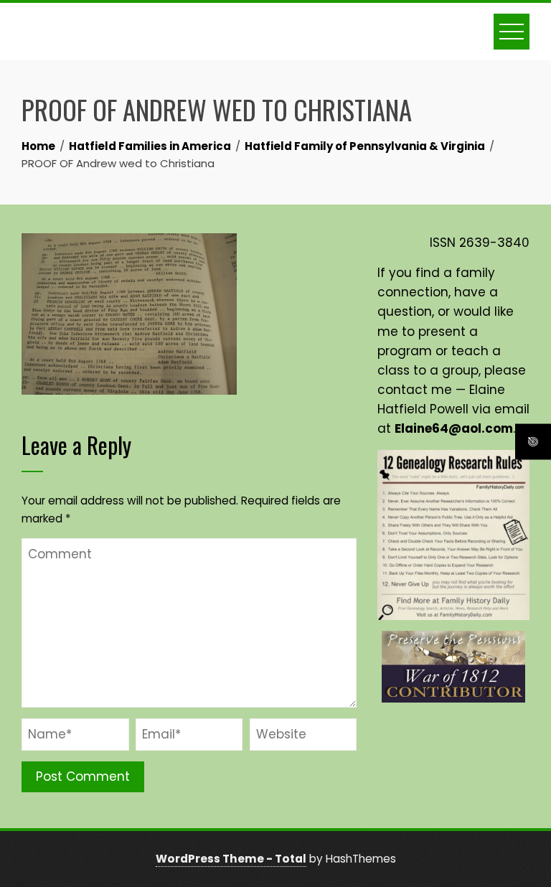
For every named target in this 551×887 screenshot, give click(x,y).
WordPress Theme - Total (231, 858)
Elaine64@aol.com (454, 428)
